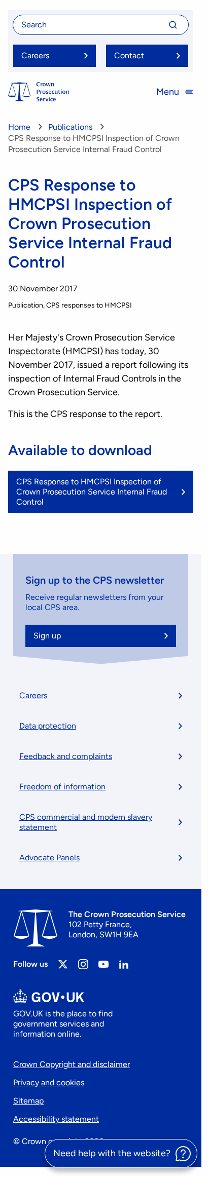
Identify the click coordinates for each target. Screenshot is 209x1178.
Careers (33, 695)
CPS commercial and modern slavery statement (85, 822)
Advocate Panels (49, 857)
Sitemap (28, 1101)
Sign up (47, 635)
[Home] (38, 91)
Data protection (47, 726)
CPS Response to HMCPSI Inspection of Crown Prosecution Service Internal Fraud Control (91, 492)
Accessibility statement (56, 1119)
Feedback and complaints (65, 756)
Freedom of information (62, 786)
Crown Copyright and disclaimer (71, 1064)
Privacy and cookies (48, 1082)
